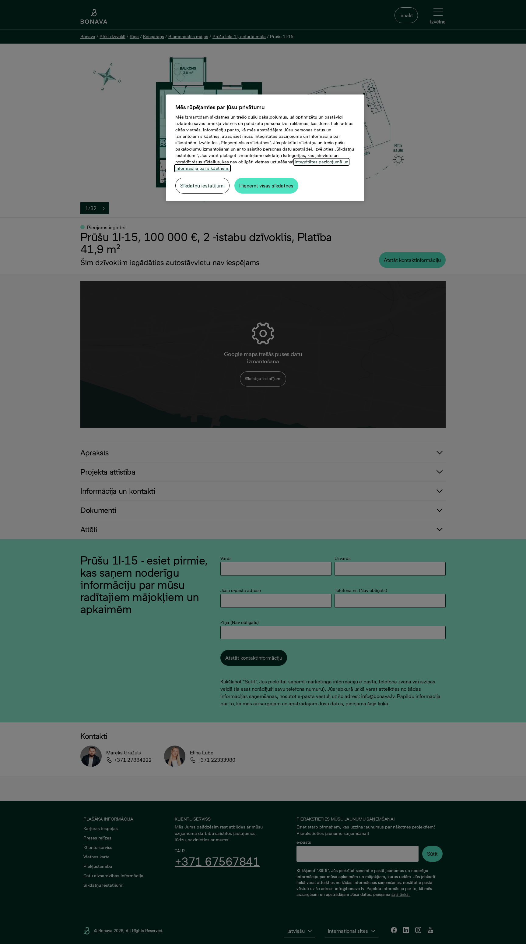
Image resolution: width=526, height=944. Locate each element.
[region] (265, 147)
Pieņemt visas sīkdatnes (266, 186)
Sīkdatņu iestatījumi (202, 186)
